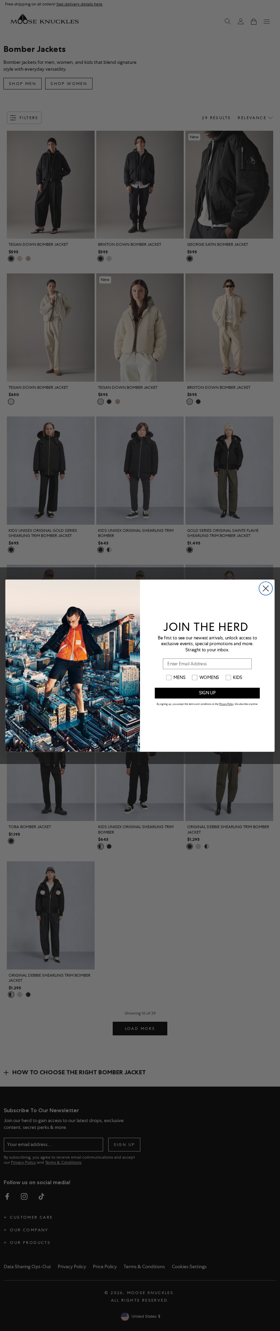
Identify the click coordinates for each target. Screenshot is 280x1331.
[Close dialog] (265, 588)
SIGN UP (207, 693)
